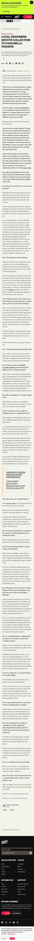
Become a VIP (21, 886)
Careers (3, 886)
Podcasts (20, 869)
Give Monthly (16, 913)
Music (19, 866)
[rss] (4, 59)
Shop (19, 891)
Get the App (6, 11)
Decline (4, 938)
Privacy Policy (11, 934)
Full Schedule (21, 871)
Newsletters (4, 891)
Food (2, 869)
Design (11, 810)
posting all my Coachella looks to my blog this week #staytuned (15, 474)
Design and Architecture (7, 33)
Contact (3, 894)
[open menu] (3, 17)
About (3, 884)
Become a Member (23, 884)
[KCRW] (4, 843)
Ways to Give (21, 889)
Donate (29, 17)
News (3, 864)
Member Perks (22, 894)
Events (3, 874)
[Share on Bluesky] (16, 63)
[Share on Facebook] (10, 63)
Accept (12, 938)
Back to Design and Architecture (11, 29)
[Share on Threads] (13, 63)
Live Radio (20, 864)
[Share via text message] (19, 63)
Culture (5, 810)
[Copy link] (7, 64)
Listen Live (8, 16)
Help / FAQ (4, 889)
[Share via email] (22, 63)
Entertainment (5, 866)
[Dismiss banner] (31, 2)
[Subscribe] (30, 853)
